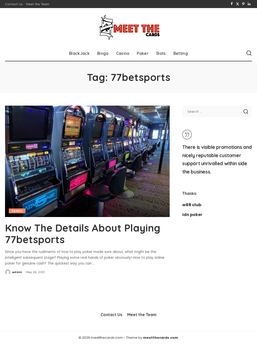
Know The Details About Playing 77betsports (82, 234)
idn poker (192, 215)
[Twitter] (237, 4)
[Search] (249, 53)
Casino (17, 210)
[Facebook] (232, 4)
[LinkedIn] (249, 4)
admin (17, 272)
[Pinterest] (243, 4)
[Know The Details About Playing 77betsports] (87, 161)
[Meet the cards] (128, 27)
